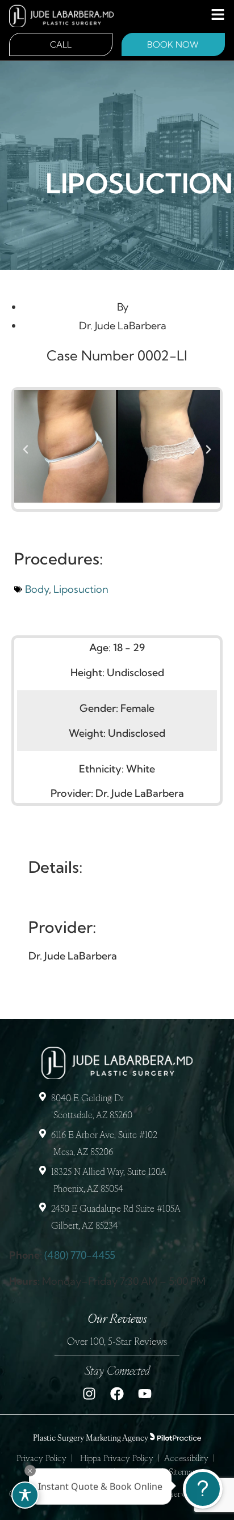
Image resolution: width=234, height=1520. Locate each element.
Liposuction (80, 589)
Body (37, 589)
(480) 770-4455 (79, 1255)
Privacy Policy (41, 1459)
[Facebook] (117, 1393)
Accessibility (186, 1459)
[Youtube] (145, 1393)
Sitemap (183, 1472)
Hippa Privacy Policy (116, 1459)
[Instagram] (89, 1393)
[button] (25, 449)
